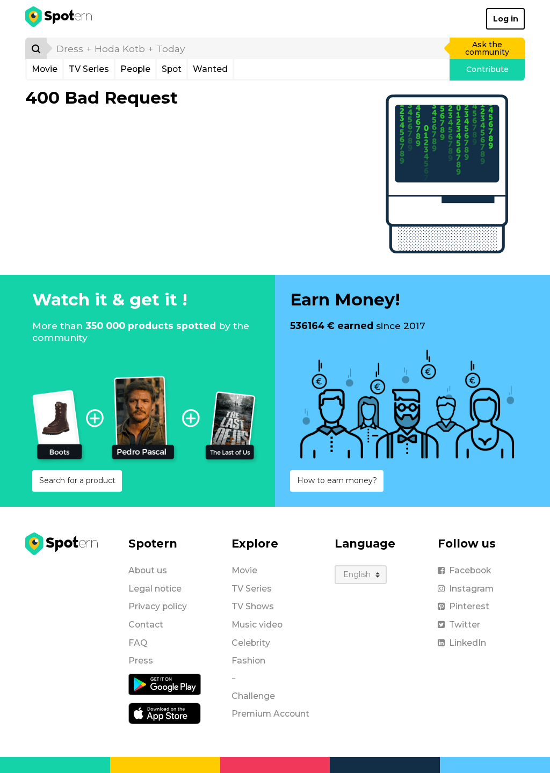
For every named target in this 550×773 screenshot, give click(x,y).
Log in (505, 19)
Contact (145, 624)
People (135, 69)
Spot (172, 69)
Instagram (471, 589)
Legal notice (155, 589)
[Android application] (164, 684)
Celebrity (250, 643)
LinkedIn (467, 643)
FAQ (137, 643)
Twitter (464, 624)
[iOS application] (164, 713)
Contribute (487, 69)
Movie (44, 69)
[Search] (36, 48)
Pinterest (469, 606)
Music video (257, 624)
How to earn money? (337, 480)
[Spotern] (59, 19)
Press (140, 660)
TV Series (89, 69)
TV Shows (252, 606)
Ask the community (487, 48)
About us (147, 570)
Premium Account (270, 714)
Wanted (210, 69)
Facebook (470, 570)
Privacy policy (157, 606)
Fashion (248, 660)
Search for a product (77, 480)
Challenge (253, 696)
